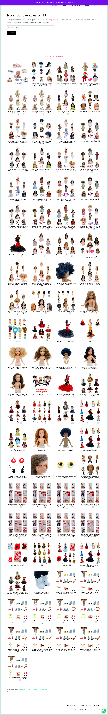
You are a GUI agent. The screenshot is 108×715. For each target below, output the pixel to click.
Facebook (35, 690)
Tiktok (29, 690)
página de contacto (24, 692)
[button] (104, 711)
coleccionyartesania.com (90, 710)
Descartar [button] (70, 3)
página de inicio (54, 20)
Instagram (43, 690)
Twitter (23, 690)
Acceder (99, 710)
